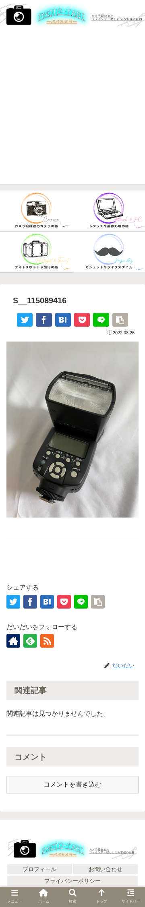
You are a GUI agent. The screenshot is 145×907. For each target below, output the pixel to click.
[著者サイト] (13, 641)
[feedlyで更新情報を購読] (30, 641)
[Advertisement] (72, 111)
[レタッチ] (108, 211)
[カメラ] (36, 211)
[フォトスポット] (36, 252)
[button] (129, 853)
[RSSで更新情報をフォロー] (47, 641)
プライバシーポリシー (72, 881)
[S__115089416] (63, 320)
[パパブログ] (108, 252)
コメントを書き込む (73, 784)
